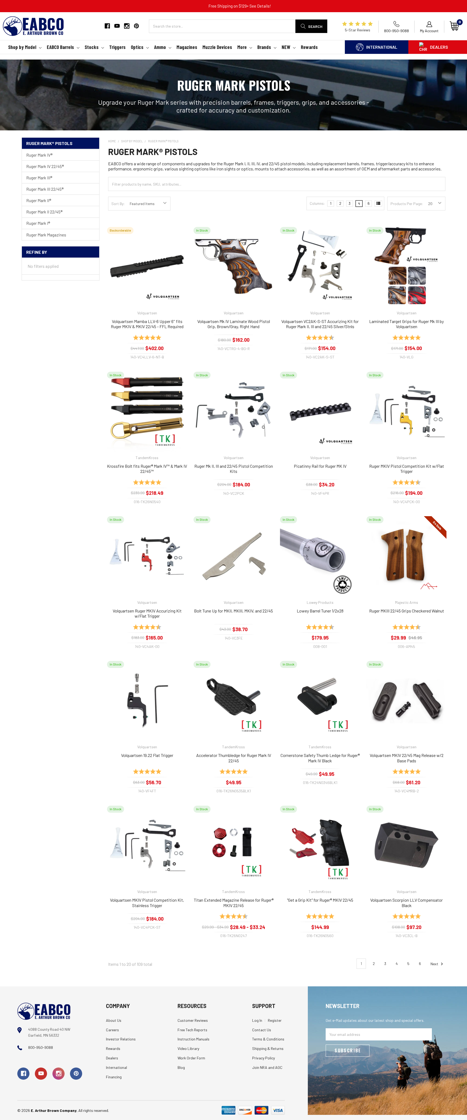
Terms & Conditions (268, 1039)
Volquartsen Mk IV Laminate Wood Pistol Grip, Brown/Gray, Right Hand (233, 324)
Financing (114, 1077)
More (242, 47)
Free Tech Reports (192, 1029)
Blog (181, 1067)
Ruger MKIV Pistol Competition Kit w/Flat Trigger (406, 468)
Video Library (188, 1048)
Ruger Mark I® (38, 223)
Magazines (186, 47)
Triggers (117, 47)
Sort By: (118, 203)
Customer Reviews (193, 1020)
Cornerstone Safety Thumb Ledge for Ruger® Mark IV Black (320, 758)
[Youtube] (117, 26)
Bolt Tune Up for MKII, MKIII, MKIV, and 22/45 (233, 610)
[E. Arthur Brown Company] (44, 1010)
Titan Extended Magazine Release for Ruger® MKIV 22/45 (233, 902)
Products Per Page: (407, 203)
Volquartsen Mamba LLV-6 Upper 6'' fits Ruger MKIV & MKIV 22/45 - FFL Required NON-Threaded (147, 324)
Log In (257, 1020)
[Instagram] (126, 26)
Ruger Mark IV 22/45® (45, 166)
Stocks (92, 47)
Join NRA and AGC (267, 1067)
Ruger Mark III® (39, 177)
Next (435, 963)
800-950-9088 (40, 1047)
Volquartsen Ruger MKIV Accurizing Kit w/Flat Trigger (147, 613)
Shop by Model (22, 47)
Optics (137, 47)
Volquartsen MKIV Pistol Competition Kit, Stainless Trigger (147, 902)
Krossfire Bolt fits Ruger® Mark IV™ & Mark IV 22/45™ (147, 468)
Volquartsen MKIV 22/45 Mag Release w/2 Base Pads (406, 758)
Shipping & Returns (267, 1048)
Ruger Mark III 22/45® (45, 189)
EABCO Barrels (60, 47)
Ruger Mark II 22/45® (44, 211)
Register (275, 1020)
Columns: (317, 203)
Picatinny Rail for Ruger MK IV (320, 466)
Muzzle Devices (217, 47)
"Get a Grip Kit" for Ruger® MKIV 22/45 (320, 899)
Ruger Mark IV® (39, 154)
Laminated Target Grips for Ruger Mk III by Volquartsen (406, 324)
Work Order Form (191, 1058)
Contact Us (261, 1029)
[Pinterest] (136, 26)
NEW (286, 47)
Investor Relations (121, 1039)
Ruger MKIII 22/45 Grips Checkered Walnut (406, 610)
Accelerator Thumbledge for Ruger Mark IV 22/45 (233, 758)
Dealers (439, 47)
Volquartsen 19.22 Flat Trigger (147, 755)
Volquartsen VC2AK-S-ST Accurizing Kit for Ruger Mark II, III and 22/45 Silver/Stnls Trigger (320, 324)
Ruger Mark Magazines (46, 234)
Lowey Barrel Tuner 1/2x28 (320, 610)
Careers (112, 1029)
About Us (113, 1020)
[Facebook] (107, 26)
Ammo (160, 47)
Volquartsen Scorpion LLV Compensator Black (406, 902)
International (381, 47)
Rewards (309, 47)
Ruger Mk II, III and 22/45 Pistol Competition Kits (233, 468)
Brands (264, 47)
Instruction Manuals (193, 1039)
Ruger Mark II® (38, 200)
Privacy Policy (263, 1058)
